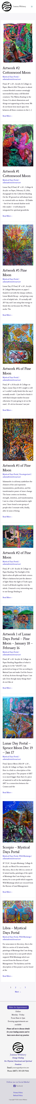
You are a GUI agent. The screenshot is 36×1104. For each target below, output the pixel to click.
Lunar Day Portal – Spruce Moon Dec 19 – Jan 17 (18, 748)
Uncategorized (24, 474)
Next (18, 992)
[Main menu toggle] (32, 6)
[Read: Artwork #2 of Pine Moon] (18, 536)
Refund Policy (18, 1095)
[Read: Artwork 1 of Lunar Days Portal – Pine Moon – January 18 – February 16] (18, 617)
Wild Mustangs (25, 856)
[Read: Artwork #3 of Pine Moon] (18, 439)
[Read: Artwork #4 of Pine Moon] (18, 343)
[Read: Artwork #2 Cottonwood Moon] (18, 43)
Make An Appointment (18, 1007)
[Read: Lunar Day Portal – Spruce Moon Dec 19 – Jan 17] (18, 717)
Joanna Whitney (19, 6)
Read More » (7, 116)
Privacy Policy (18, 1092)
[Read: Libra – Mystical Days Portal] (18, 912)
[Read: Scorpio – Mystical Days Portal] (18, 822)
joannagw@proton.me (20, 1068)
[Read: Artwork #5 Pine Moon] (18, 245)
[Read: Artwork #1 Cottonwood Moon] (18, 145)
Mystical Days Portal (10, 77)
